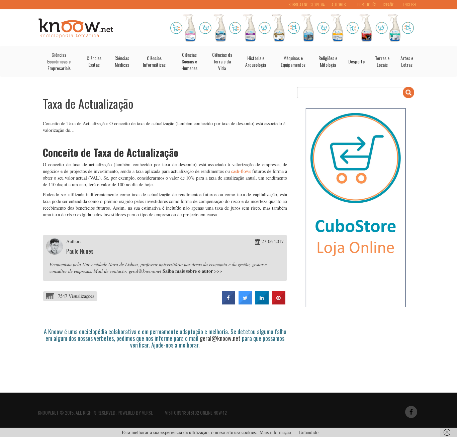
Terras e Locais (382, 61)
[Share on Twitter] (245, 302)
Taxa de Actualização (88, 103)
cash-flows (241, 171)
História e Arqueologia (255, 61)
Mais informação (275, 432)
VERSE (147, 412)
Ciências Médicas (121, 61)
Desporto (356, 61)
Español (389, 4)
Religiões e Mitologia (327, 61)
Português (366, 4)
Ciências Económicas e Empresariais (59, 61)
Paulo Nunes (79, 251)
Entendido (308, 432)
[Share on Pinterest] (278, 302)
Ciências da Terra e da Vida (222, 61)
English (409, 4)
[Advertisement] (164, 367)
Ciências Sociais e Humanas (189, 61)
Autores (339, 4)
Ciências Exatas (94, 61)
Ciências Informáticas (154, 61)
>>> (218, 270)
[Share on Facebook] (228, 302)
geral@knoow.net (220, 338)
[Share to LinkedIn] (262, 302)
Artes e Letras (406, 61)
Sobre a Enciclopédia (307, 4)
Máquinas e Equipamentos (293, 61)
